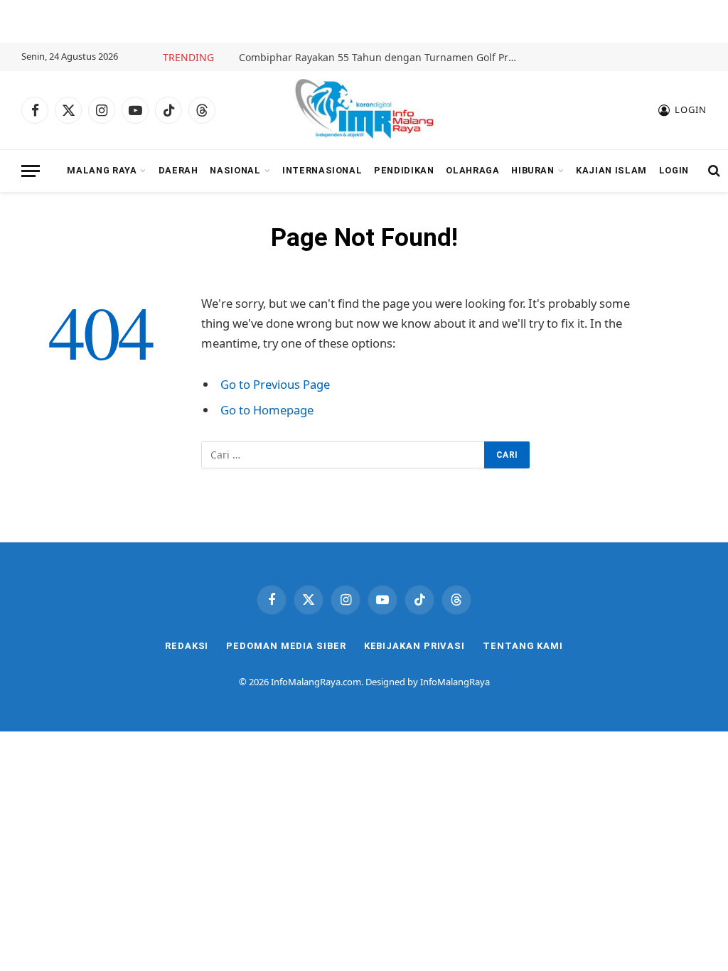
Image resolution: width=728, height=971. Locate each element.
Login (674, 170)
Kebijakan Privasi (414, 645)
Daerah (178, 170)
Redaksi (186, 645)
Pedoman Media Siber (286, 645)
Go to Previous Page (275, 384)
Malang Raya (101, 170)
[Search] (712, 171)
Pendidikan (404, 170)
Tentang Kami (523, 645)
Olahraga (472, 170)
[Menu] (30, 171)
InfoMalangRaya (455, 681)
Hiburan (532, 170)
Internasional (322, 170)
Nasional (235, 170)
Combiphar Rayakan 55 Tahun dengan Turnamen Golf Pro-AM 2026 (381, 57)
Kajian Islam (611, 170)
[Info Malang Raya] (364, 110)
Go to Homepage (267, 410)
